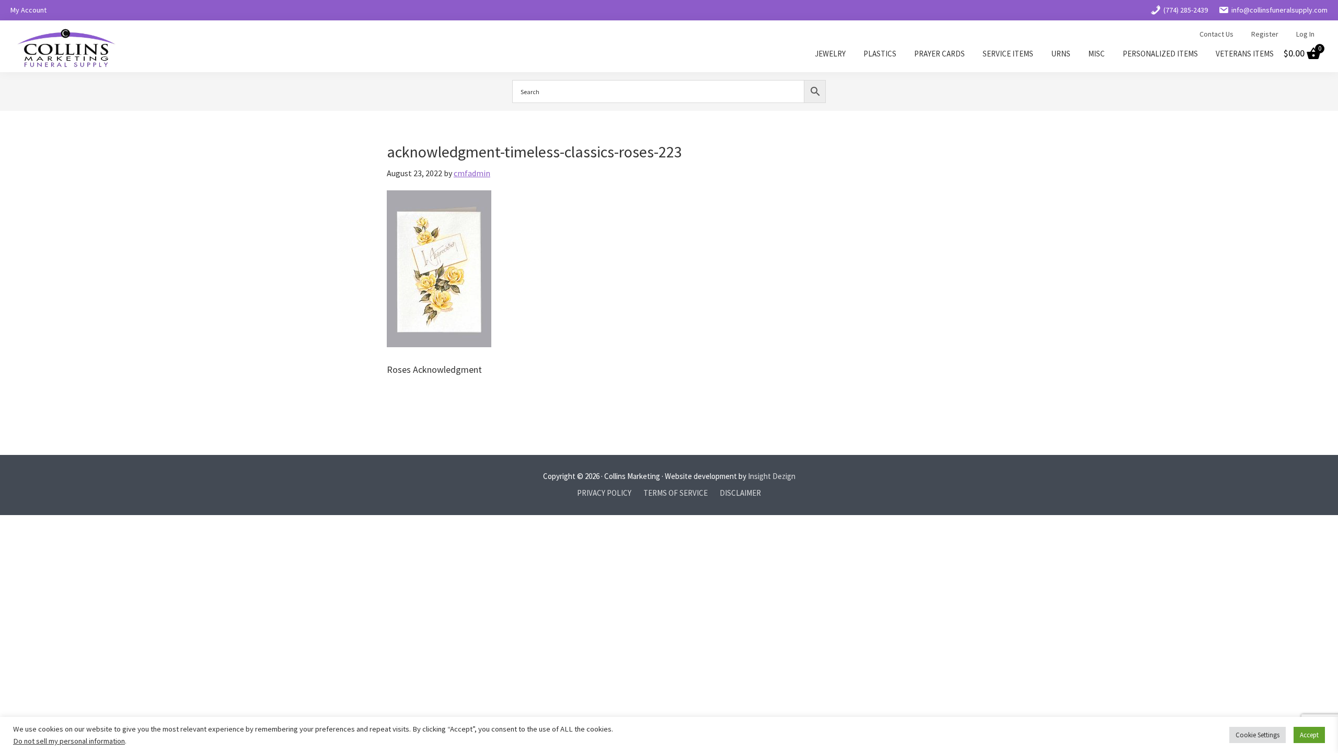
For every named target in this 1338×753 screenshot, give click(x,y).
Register (1264, 34)
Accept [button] (1309, 735)
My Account (28, 10)
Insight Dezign (771, 476)
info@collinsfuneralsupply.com (1279, 10)
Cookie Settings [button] (1257, 735)
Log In (1305, 34)
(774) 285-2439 (1185, 10)
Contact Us (1216, 34)
